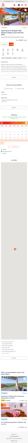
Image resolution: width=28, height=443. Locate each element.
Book (11, 44)
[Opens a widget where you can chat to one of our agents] (19, 435)
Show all (14, 77)
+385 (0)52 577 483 (9, 1)
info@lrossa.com (21, 1)
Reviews (24, 58)
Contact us (4, 44)
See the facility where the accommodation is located (12, 37)
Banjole (25, 27)
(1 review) (7, 400)
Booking (14, 58)
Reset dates (14, 146)
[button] (26, 123)
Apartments (4, 27)
